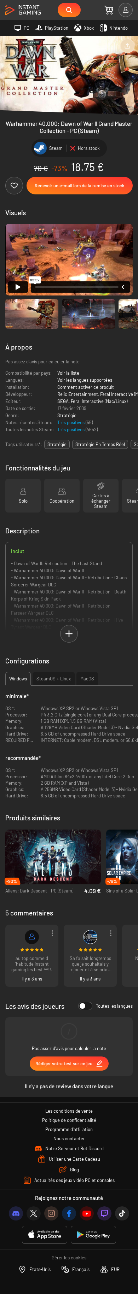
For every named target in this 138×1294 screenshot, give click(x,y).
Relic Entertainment (77, 394)
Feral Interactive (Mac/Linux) (99, 401)
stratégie (57, 444)
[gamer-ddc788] (32, 937)
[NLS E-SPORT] (90, 937)
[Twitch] (104, 1213)
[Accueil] (23, 10)
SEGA (63, 401)
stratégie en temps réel (100, 444)
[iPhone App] (44, 1235)
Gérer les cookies (69, 1257)
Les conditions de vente (69, 1111)
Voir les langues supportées (84, 380)
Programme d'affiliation (69, 1129)
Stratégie (66, 415)
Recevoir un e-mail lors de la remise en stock (80, 185)
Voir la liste (68, 373)
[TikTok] (122, 1213)
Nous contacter (69, 1138)
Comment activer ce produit (85, 387)
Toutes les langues (114, 1006)
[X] (34, 1213)
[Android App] (93, 1235)
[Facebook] (69, 1213)
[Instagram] (51, 1213)
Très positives (71, 422)
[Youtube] (87, 1213)
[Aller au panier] (108, 10)
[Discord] (16, 1213)
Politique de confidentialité (69, 1120)
